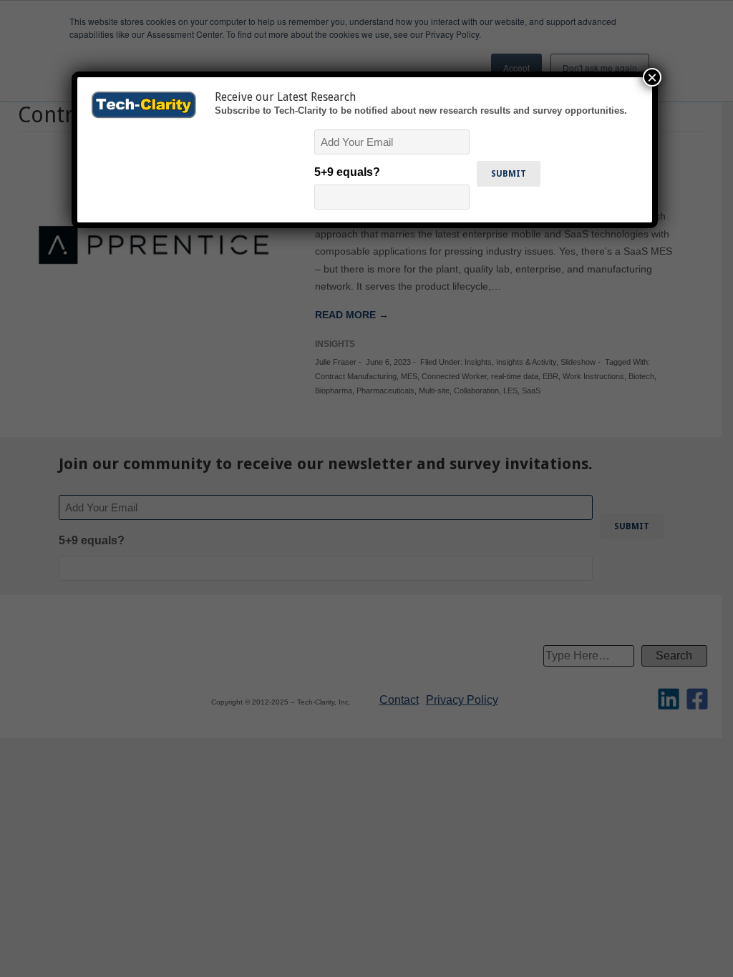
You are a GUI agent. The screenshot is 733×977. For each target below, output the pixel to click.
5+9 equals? (347, 172)
